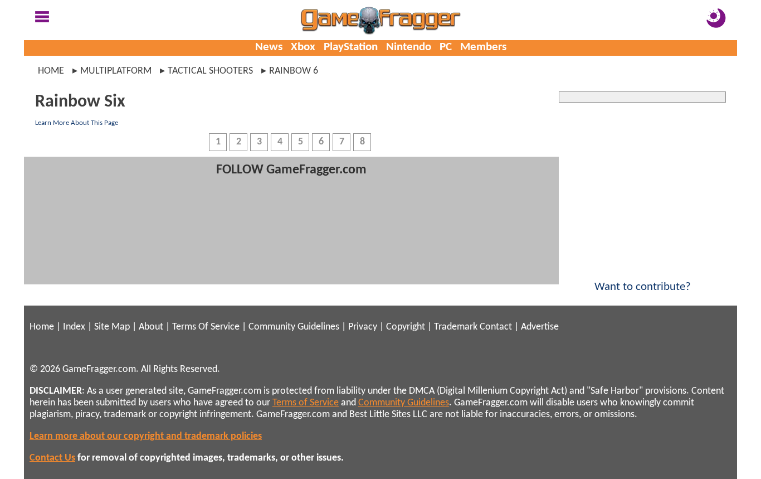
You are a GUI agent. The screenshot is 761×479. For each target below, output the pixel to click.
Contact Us (52, 458)
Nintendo (408, 47)
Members (483, 47)
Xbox (303, 47)
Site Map (112, 327)
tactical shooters (210, 71)
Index (74, 327)
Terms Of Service (206, 327)
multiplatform (116, 71)
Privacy (362, 327)
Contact (496, 327)
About (151, 327)
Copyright (405, 327)
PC (446, 47)
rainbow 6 (293, 71)
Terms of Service (305, 403)
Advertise (540, 327)
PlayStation (351, 47)
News (268, 47)
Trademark (455, 327)
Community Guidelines (293, 327)
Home (51, 71)
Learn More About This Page (76, 123)
